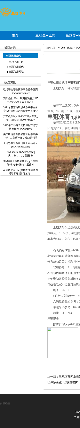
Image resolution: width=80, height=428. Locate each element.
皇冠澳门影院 (65, 47)
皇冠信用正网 (45, 35)
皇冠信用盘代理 (57, 82)
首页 (15, 35)
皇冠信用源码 (16, 66)
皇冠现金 (53, 318)
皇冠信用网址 (16, 71)
